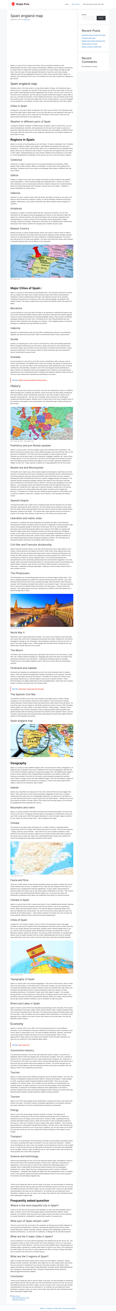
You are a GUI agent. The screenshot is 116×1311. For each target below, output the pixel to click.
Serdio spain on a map (89, 44)
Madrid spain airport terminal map (93, 41)
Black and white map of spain (20, 1297)
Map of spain (76, 4)
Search (84, 15)
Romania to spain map (18, 1299)
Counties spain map (88, 38)
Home (67, 4)
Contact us (49, 1308)
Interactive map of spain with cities (93, 4)
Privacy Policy (58, 1308)
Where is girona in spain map (91, 47)
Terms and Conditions (69, 1308)
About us (42, 1308)
